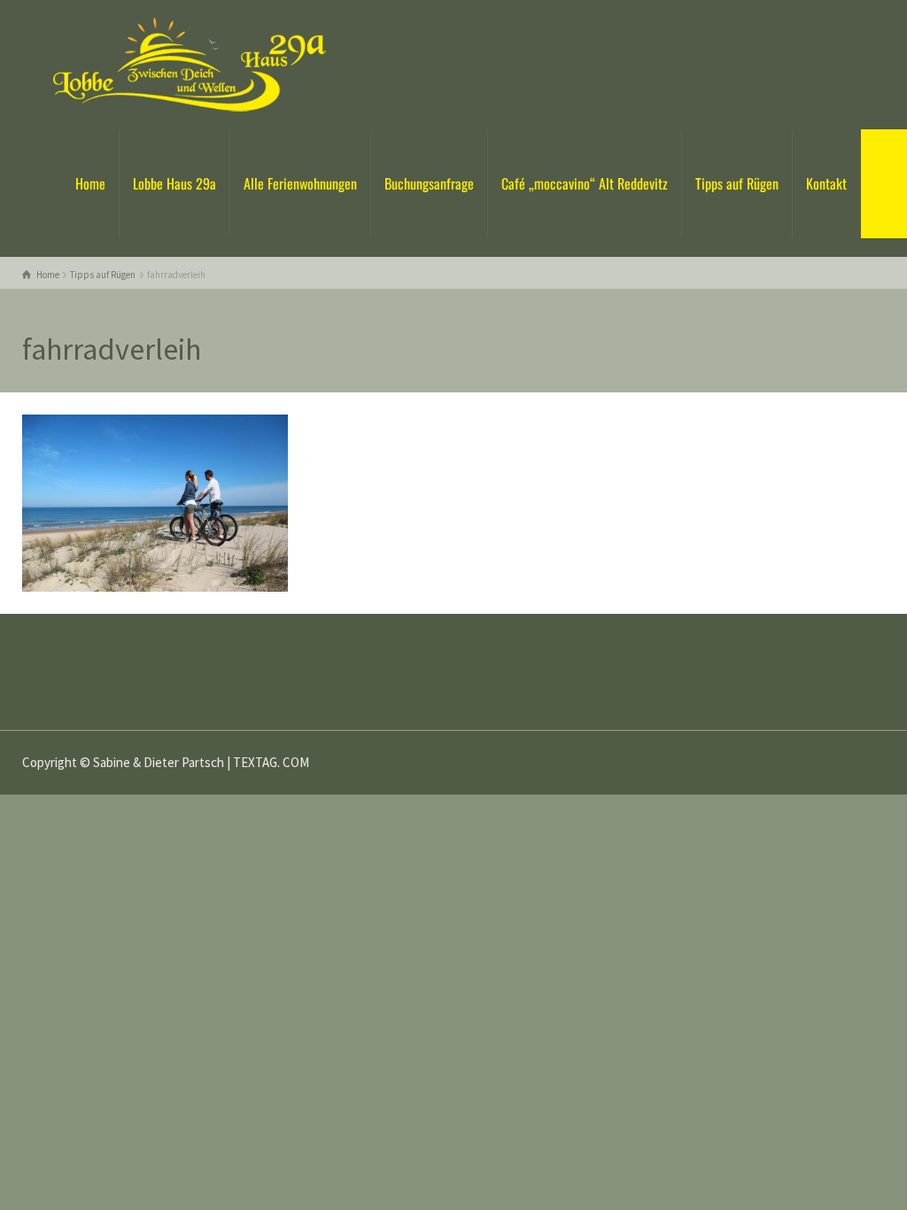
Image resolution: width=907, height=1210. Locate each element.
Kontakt (826, 183)
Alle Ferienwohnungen (300, 183)
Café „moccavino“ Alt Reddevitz (584, 183)
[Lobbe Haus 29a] (189, 63)
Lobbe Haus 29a (174, 183)
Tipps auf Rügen (737, 183)
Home (90, 183)
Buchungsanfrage (429, 183)
